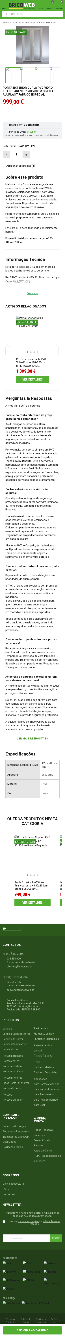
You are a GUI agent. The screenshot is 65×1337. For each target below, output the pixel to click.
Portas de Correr (12, 1088)
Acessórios (40, 1079)
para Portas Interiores (46, 1089)
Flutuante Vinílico (44, 1033)
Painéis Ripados (43, 1055)
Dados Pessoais (43, 1129)
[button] (55, 76)
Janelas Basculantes (15, 1044)
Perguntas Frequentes (16, 1131)
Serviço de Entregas (14, 1126)
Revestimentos (43, 1045)
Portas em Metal (12, 1066)
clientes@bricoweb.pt (19, 966)
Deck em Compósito (45, 1072)
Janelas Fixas (10, 1049)
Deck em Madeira (44, 1067)
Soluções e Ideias (13, 1147)
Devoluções (9, 1141)
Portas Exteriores (13, 1055)
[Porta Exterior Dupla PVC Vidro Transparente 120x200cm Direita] (55, 60)
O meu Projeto (42, 1140)
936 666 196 (14, 982)
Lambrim (39, 1050)
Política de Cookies (54, 1322)
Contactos (9, 1194)
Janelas (7, 1028)
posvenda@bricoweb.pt (20, 989)
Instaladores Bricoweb (16, 1136)
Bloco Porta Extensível (16, 1083)
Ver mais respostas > (32, 738)
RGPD (6, 1188)
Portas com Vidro (13, 1071)
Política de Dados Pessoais (26, 1322)
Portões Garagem (13, 1099)
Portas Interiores (12, 1077)
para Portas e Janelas (46, 1084)
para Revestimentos (46, 1099)
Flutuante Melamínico (46, 1038)
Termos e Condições (28, 1221)
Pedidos (38, 1145)
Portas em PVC (11, 1061)
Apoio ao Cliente (43, 1150)
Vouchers (39, 1161)
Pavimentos (41, 1028)
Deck (37, 1062)
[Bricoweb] (22, 5)
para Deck (40, 1104)
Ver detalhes (32, 379)
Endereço (39, 1135)
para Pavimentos (44, 1094)
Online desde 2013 (13, 1183)
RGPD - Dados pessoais (47, 1155)
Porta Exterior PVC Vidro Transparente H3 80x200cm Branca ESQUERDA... (30, 885)
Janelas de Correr (13, 1039)
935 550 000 (14, 958)
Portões (7, 1094)
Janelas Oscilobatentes (17, 1033)
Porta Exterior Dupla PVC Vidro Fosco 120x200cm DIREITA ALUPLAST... (31, 362)
